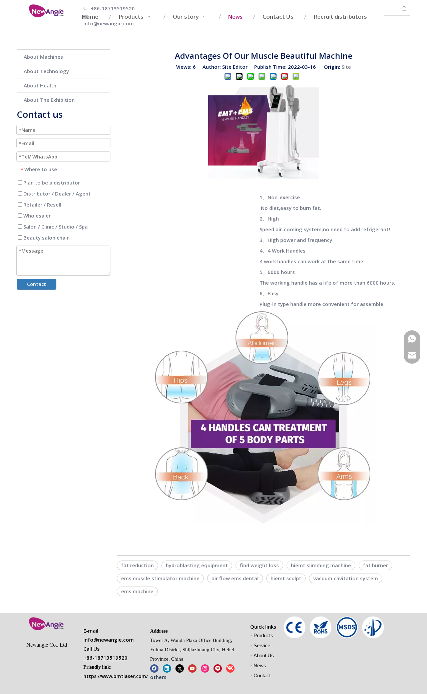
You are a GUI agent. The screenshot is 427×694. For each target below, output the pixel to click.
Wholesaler (36, 215)
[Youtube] (192, 668)
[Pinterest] (218, 668)
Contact (36, 284)
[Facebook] (154, 668)
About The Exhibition (49, 99)
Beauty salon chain (46, 237)
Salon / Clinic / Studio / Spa (55, 226)
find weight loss (259, 565)
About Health (40, 85)
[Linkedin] (167, 668)
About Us (264, 655)
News (260, 665)
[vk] (230, 668)
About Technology (46, 71)
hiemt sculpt (286, 578)
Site (346, 66)
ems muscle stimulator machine (160, 578)
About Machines (43, 56)
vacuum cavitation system (345, 578)
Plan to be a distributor (51, 182)
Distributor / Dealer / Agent (56, 193)
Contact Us (266, 675)
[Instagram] (205, 668)
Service (262, 645)
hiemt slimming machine (321, 565)
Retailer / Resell (41, 204)
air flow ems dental (235, 578)
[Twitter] (179, 668)
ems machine (137, 591)
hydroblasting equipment (197, 565)
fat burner (375, 565)
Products (263, 635)
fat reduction (137, 565)
